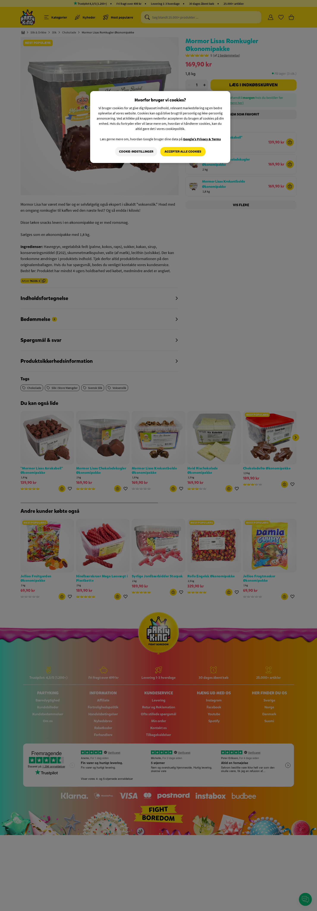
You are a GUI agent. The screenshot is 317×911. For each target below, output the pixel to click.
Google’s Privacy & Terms (202, 139)
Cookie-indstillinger (136, 152)
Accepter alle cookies (183, 152)
